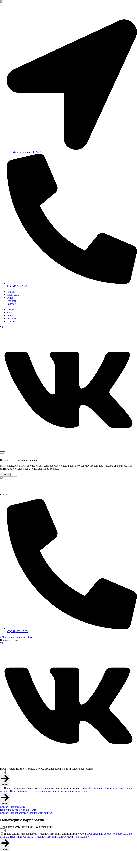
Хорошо (5, 474)
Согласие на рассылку (12, 806)
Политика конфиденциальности (18, 809)
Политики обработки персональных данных (35, 791)
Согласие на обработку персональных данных (26, 812)
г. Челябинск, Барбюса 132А (16, 637)
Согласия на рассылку (75, 791)
